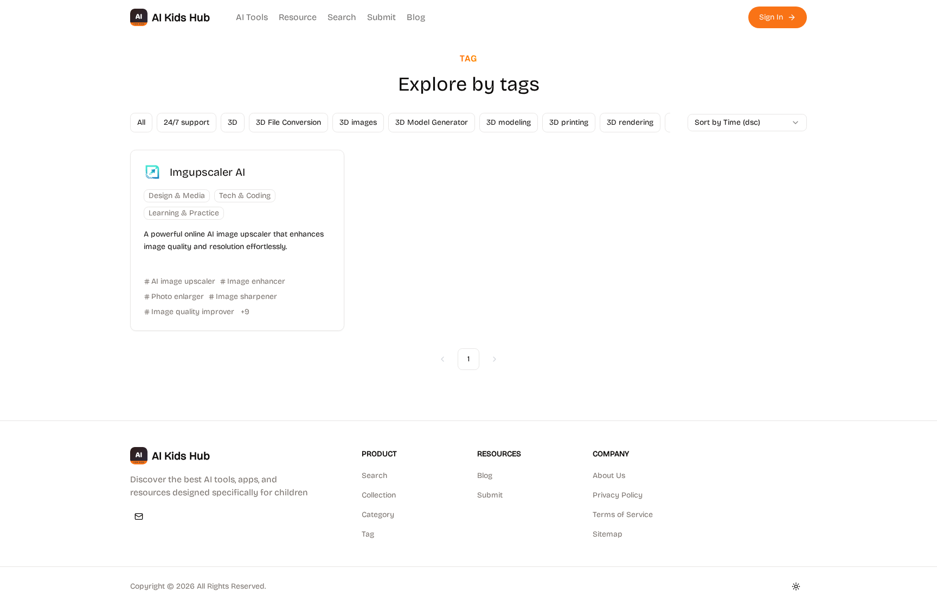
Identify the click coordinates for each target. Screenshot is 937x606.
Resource (298, 17)
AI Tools (252, 17)
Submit (381, 17)
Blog (416, 17)
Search (342, 17)
